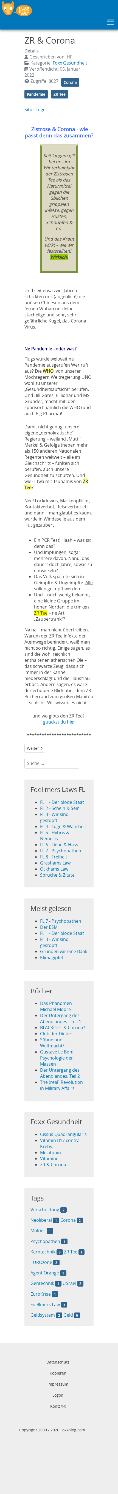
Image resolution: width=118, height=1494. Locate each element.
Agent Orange (44, 1273)
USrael (69, 1283)
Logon (57, 1395)
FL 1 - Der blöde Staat (62, 802)
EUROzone (41, 1262)
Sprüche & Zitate (57, 875)
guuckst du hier (59, 722)
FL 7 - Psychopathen (60, 851)
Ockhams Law (54, 869)
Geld (68, 1315)
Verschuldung (44, 1210)
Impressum (57, 1384)
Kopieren (58, 1373)
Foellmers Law (45, 1304)
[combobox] (51, 763)
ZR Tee (60, 94)
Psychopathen (45, 1241)
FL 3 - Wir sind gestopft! (54, 817)
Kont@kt (58, 1406)
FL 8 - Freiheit (53, 857)
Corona (70, 82)
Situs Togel (35, 109)
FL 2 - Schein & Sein (60, 808)
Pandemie (36, 94)
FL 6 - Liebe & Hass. (59, 845)
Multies (38, 1231)
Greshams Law (55, 863)
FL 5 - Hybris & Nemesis (54, 835)
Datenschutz (57, 1362)
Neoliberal (41, 1220)
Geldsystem (42, 1315)
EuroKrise (40, 1294)
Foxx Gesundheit (70, 63)
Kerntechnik (43, 1252)
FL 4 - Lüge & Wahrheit (63, 826)
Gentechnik (42, 1283)
